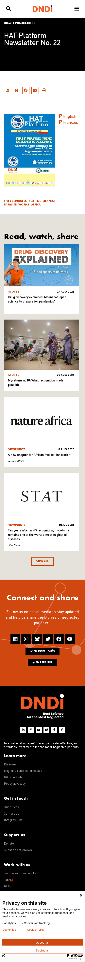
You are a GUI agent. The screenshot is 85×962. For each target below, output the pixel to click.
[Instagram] (26, 639)
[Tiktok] (54, 730)
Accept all (42, 942)
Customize (9, 929)
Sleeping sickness (42, 201)
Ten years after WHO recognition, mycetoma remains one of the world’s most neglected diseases (38, 535)
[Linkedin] (15, 639)
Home (8, 23)
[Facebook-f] (62, 730)
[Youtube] (70, 639)
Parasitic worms (16, 204)
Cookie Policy (35, 929)
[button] (7, 90)
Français (70, 123)
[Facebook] (59, 639)
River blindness (15, 201)
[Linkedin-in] (23, 730)
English (69, 117)
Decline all (42, 950)
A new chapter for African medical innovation (39, 455)
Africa (36, 204)
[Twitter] (48, 639)
